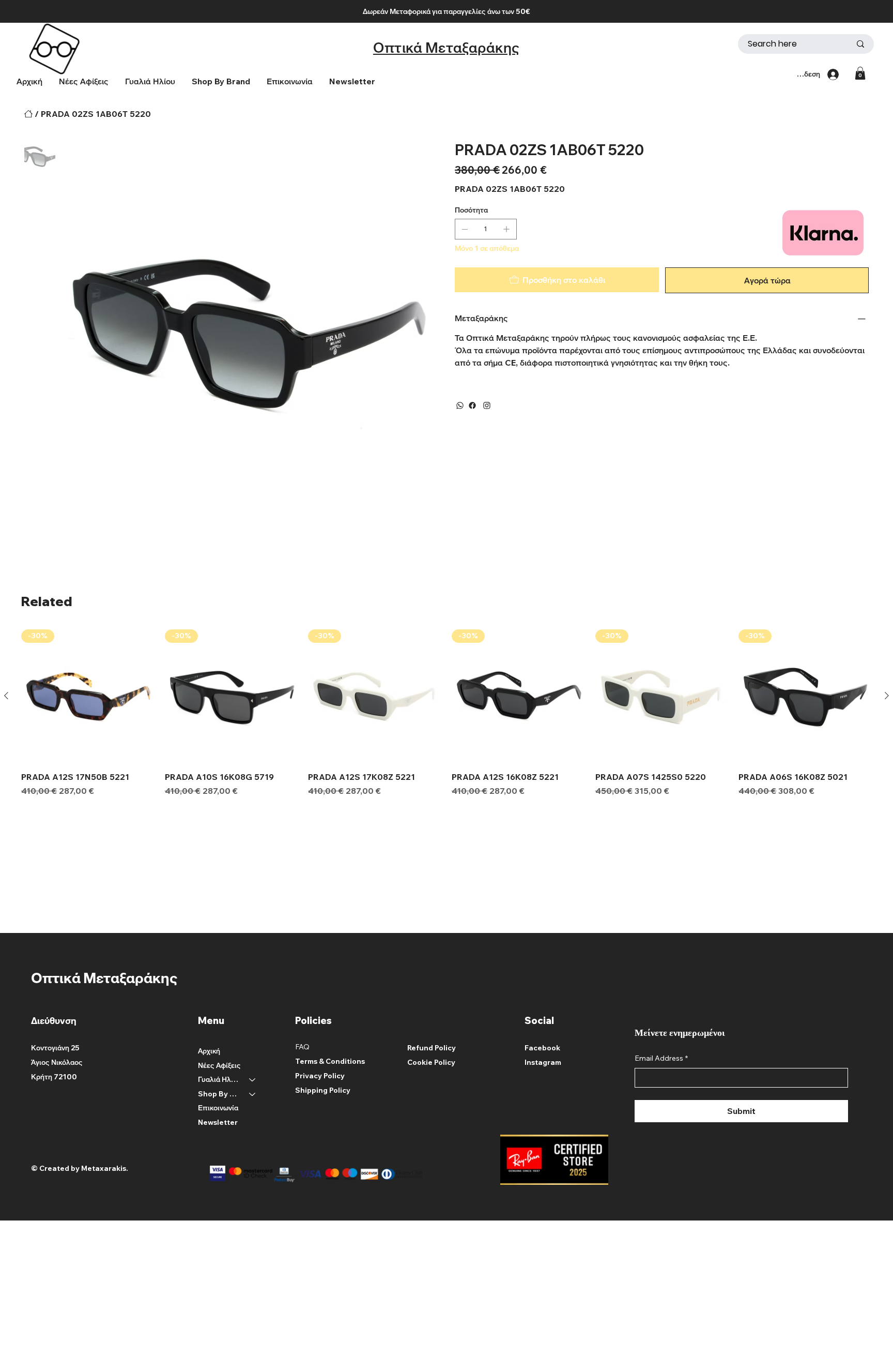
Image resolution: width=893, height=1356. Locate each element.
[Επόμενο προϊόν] (887, 695)
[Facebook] (472, 405)
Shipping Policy (322, 1090)
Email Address (661, 1058)
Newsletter (218, 1122)
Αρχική (209, 1051)
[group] (446, 713)
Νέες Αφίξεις (219, 1065)
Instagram (543, 1062)
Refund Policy (431, 1047)
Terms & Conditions (330, 1061)
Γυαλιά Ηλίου (219, 1079)
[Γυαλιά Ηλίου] (253, 1080)
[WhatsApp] (460, 405)
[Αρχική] (28, 114)
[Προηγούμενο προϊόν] (6, 695)
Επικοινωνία (218, 1107)
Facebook (542, 1047)
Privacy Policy (320, 1075)
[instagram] (487, 405)
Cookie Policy (431, 1062)
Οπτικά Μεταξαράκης (446, 47)
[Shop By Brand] (253, 1094)
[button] (221, 81)
